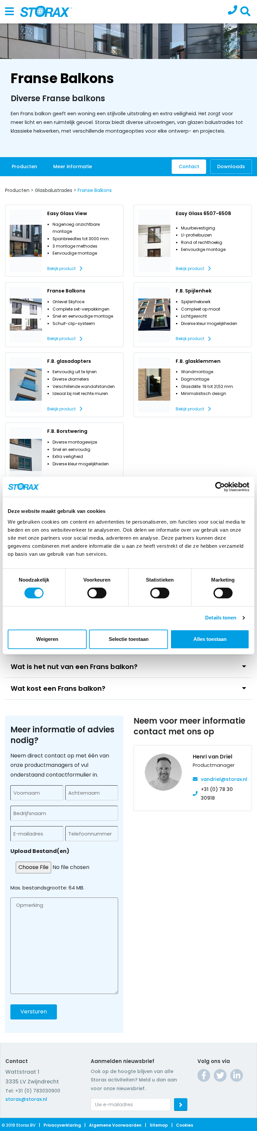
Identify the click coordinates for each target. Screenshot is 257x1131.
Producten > (19, 190)
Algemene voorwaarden (115, 1125)
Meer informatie (72, 166)
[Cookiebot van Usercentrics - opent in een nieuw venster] (220, 487)
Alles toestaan (210, 639)
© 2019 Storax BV (18, 1125)
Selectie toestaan (129, 639)
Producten (24, 166)
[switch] (96, 593)
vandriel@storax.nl (224, 779)
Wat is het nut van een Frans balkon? (74, 666)
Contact (189, 166)
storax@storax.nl (26, 1099)
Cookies (184, 1125)
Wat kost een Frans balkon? (58, 688)
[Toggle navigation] (9, 11)
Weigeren (47, 639)
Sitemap (159, 1125)
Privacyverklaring (62, 1125)
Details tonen (220, 617)
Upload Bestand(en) (39, 851)
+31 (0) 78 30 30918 (217, 793)
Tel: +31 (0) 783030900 (32, 1090)
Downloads (231, 166)
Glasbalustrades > (55, 190)
